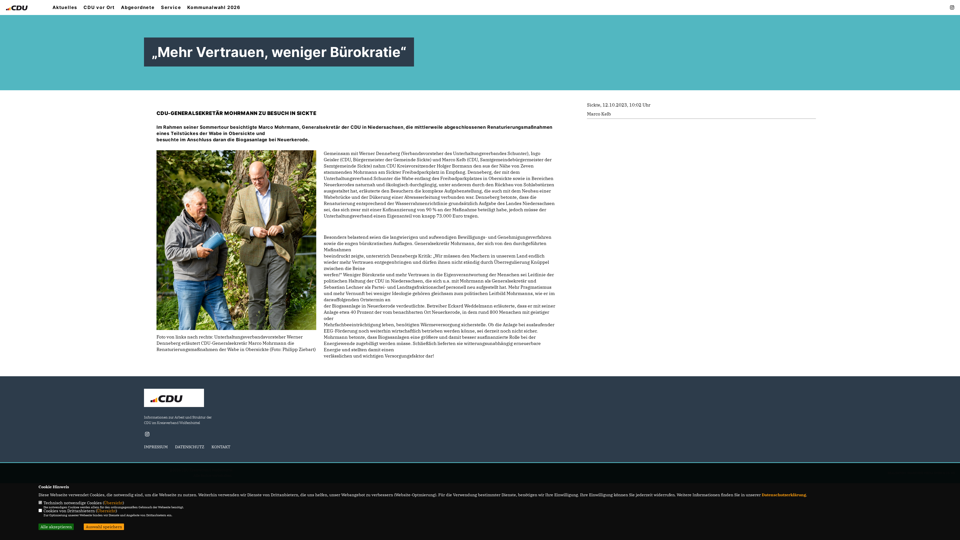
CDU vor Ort (99, 7)
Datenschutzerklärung (784, 494)
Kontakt (221, 446)
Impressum (156, 446)
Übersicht (113, 502)
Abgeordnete (138, 7)
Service (171, 7)
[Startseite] (174, 398)
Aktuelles (64, 7)
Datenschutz (189, 446)
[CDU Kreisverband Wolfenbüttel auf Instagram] (147, 434)
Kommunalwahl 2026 (213, 7)
